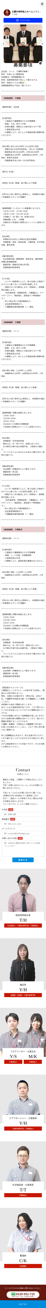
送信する (23, 859)
